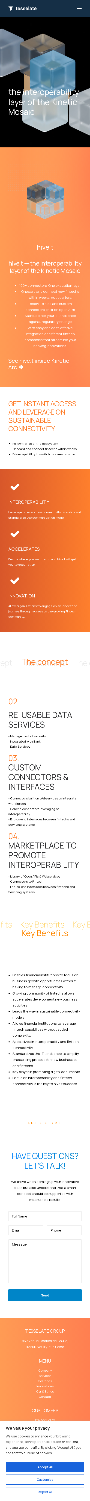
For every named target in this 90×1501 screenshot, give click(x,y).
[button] (79, 8)
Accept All (45, 1467)
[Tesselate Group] (22, 8)
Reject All (45, 1492)
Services (45, 1376)
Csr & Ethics (45, 1391)
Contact (45, 1397)
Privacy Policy (45, 1420)
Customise (45, 1479)
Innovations (45, 1386)
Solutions (45, 1381)
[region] (45, 1461)
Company (45, 1370)
